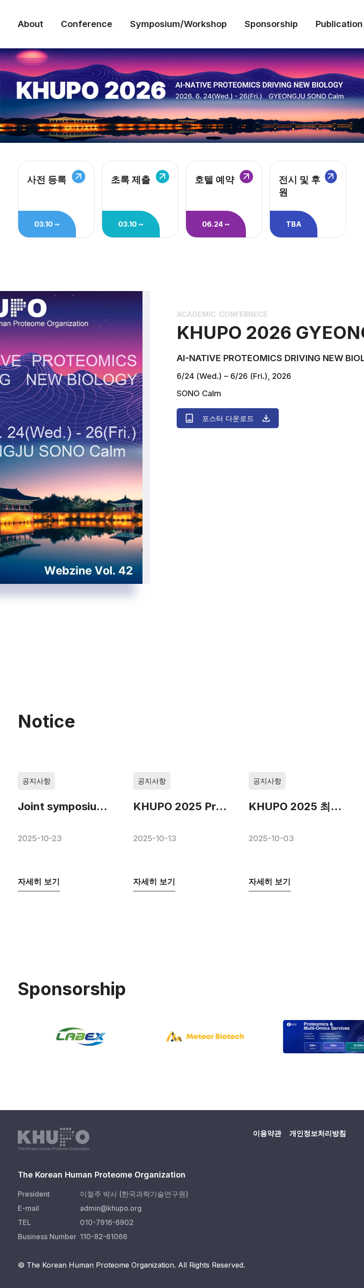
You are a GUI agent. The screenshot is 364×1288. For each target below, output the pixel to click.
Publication (339, 24)
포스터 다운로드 (228, 418)
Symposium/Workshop (178, 24)
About (30, 24)
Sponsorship (271, 24)
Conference (86, 24)
